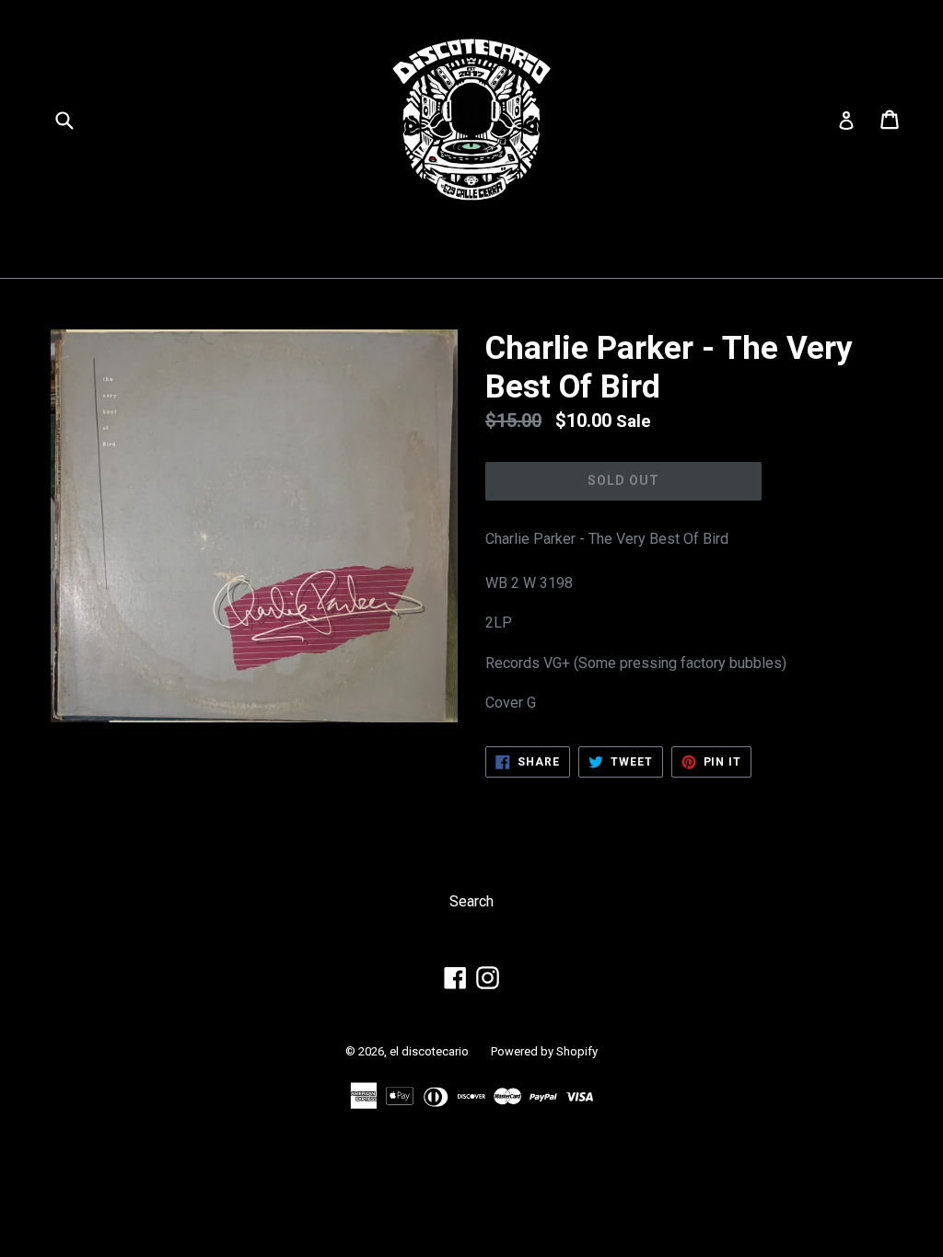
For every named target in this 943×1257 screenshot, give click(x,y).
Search (471, 901)
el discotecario (429, 1051)
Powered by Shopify (544, 1051)
